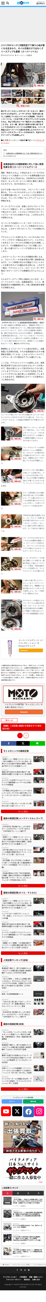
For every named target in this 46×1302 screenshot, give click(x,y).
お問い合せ (36, 1279)
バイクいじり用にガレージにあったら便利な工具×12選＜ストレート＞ (16, 804)
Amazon (24, 650)
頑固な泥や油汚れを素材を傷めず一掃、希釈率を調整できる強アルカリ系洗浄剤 (16, 773)
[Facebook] (8, 743)
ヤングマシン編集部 (19, 1206)
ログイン (12, 1101)
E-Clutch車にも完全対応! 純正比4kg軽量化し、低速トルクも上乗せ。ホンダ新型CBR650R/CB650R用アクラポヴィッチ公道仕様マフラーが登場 (27, 1238)
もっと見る (23, 811)
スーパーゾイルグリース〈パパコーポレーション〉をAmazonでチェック (30, 643)
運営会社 (27, 1279)
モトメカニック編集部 (24, 55)
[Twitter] (22, 743)
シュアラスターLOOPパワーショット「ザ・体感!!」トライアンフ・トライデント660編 (17, 916)
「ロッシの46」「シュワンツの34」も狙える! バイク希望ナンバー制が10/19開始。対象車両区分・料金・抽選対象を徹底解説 (16, 1035)
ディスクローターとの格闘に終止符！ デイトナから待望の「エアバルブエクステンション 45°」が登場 (17, 1081)
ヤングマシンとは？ (10, 1277)
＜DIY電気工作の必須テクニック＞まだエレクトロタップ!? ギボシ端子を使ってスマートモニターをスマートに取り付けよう (17, 794)
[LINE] (37, 743)
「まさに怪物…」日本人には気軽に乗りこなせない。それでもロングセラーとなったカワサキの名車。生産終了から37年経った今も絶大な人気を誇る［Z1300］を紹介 (17, 983)
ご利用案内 (23, 1277)
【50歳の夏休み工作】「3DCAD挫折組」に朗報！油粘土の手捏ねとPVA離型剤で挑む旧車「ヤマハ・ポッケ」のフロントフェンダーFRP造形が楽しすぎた (16, 876)
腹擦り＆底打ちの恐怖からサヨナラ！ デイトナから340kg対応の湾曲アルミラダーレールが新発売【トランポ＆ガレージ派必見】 (17, 1058)
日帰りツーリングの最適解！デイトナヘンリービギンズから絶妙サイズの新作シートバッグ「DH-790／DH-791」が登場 (16, 1070)
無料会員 (33, 1101)
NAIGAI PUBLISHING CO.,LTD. (24, 1284)
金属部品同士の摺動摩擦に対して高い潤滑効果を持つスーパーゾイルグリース (23, 154)
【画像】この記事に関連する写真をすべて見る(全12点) (22, 727)
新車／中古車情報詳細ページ (12, 994)
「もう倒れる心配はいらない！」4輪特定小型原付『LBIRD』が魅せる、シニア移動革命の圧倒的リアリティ (27, 1251)
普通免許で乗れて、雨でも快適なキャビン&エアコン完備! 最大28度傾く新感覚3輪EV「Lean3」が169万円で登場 (16, 970)
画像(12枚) (25, 105)
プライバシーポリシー (13, 1279)
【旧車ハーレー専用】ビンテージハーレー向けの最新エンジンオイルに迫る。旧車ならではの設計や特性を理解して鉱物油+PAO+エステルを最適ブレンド (16, 762)
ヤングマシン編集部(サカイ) (22, 1230)
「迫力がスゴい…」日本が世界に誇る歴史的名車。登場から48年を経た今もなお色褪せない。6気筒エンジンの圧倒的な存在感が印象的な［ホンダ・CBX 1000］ (27, 1214)
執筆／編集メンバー (36, 1277)
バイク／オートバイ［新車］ (21, 1264)
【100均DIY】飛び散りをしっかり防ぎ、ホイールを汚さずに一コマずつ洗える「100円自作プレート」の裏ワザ (17, 828)
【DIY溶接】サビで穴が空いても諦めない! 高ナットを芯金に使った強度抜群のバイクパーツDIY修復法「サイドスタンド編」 (17, 863)
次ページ (9, 720)
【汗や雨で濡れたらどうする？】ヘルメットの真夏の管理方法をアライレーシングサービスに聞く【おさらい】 (16, 852)
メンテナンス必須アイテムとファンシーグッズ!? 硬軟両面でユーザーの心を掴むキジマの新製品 (17, 782)
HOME (7, 1264)
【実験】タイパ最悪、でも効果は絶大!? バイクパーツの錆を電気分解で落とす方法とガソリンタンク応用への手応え (16, 945)
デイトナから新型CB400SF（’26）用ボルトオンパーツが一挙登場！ (27, 1226)
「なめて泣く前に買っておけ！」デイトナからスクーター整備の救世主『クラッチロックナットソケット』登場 (16, 1003)
